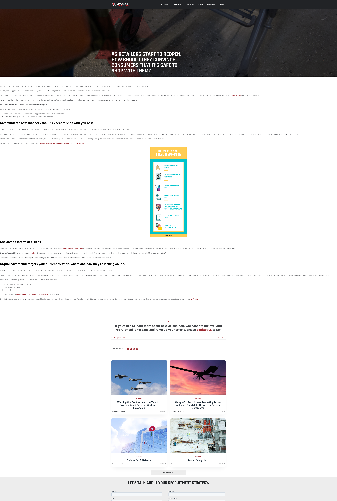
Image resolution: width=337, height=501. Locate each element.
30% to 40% (236, 96)
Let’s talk (194, 299)
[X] (130, 348)
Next (223, 338)
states (33, 253)
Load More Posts (168, 473)
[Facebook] (127, 348)
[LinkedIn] (134, 348)
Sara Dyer (114, 338)
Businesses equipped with (73, 249)
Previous (218, 338)
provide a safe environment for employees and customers (62, 143)
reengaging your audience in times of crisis (32, 295)
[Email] (137, 348)
